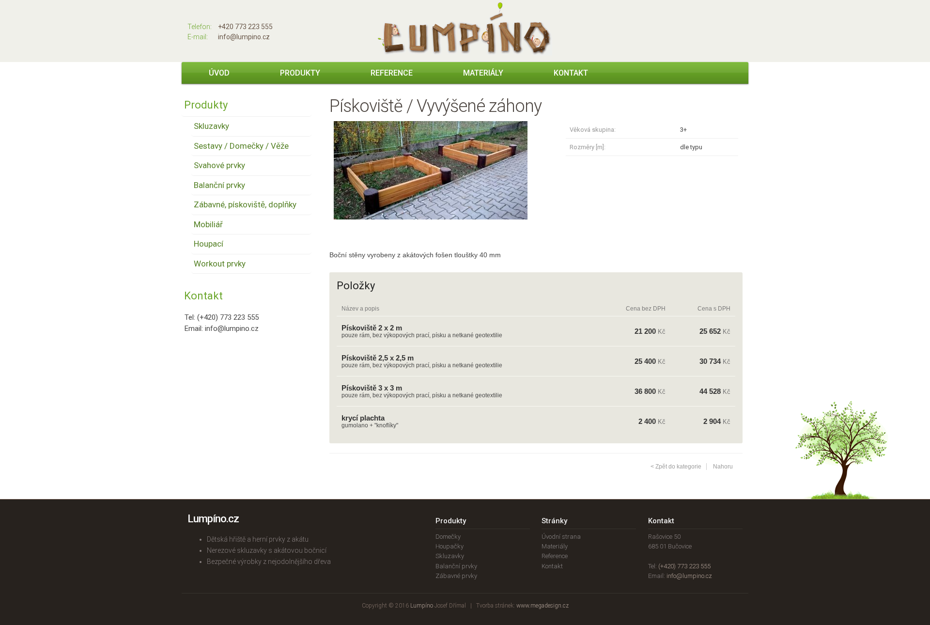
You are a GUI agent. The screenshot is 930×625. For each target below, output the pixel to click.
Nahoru (723, 466)
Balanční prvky (219, 185)
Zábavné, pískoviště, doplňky (245, 204)
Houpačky (449, 546)
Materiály (483, 73)
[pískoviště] (430, 227)
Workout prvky (220, 263)
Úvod (219, 73)
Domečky (448, 536)
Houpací (208, 244)
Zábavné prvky (456, 575)
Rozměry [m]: (587, 147)
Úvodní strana (561, 536)
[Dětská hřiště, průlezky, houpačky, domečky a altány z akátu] (465, 53)
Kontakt (571, 73)
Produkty (300, 73)
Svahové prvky (219, 165)
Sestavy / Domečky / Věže (241, 146)
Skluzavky (211, 126)
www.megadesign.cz (542, 605)
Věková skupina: (593, 129)
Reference (392, 73)
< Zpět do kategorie (676, 466)
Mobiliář (208, 224)
